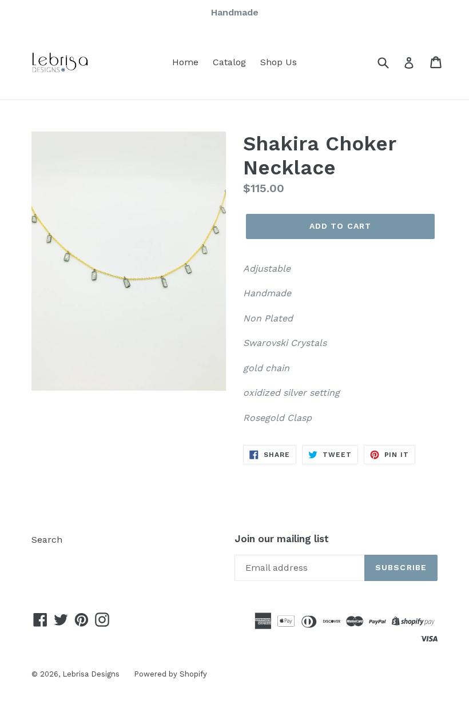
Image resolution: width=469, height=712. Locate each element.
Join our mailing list (281, 538)
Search (46, 539)
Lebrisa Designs (91, 674)
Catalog (229, 62)
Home (185, 62)
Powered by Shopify (170, 674)
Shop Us (278, 62)
